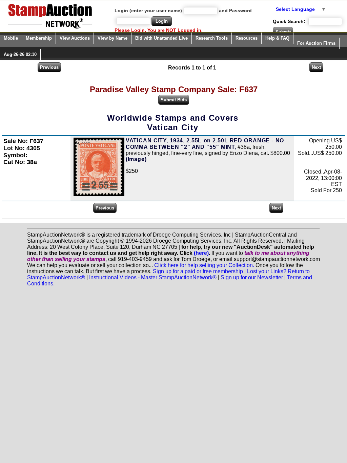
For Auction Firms (316, 43)
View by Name (112, 38)
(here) (201, 253)
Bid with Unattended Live (161, 38)
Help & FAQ (277, 38)
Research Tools (212, 38)
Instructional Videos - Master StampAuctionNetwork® (153, 277)
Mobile (11, 38)
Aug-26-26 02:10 (20, 54)
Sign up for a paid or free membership (198, 271)
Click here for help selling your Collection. (204, 265)
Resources (247, 38)
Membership (39, 38)
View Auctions (75, 38)
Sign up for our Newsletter (252, 277)
